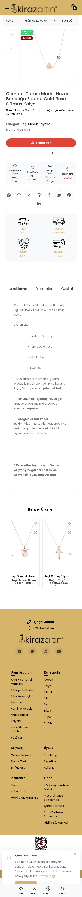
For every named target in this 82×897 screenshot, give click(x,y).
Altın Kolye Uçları (22, 696)
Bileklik (48, 692)
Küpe (47, 717)
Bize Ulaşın (51, 755)
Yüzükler (16, 738)
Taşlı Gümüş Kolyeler (35, 124)
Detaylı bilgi (46, 876)
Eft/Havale (18, 768)
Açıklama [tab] (19, 288)
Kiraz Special (19, 715)
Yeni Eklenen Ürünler (19, 729)
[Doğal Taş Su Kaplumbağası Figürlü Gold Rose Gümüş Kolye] (58, 545)
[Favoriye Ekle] (35, 523)
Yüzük (48, 723)
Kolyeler (16, 721)
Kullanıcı (49, 768)
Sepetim (50, 761)
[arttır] (52, 153)
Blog (14, 785)
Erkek (47, 711)
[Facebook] (49, 195)
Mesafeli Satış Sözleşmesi (53, 798)
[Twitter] (59, 195)
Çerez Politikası (54, 806)
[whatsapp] (9, 195)
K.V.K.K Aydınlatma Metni (56, 787)
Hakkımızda (18, 791)
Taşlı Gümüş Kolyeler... (24, 576)
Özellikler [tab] (69, 288)
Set (46, 704)
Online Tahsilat (21, 755)
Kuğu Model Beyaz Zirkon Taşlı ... (23, 581)
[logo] (34, 8)
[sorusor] (39, 195)
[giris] (19, 195)
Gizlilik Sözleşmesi (56, 823)
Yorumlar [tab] (44, 288)
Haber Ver (43, 143)
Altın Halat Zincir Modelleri (22, 682)
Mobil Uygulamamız (24, 798)
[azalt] (46, 153)
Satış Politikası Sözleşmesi (53, 814)
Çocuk (48, 680)
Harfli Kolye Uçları (22, 709)
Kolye (9, 21)
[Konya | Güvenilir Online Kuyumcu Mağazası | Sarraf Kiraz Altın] (41, 638)
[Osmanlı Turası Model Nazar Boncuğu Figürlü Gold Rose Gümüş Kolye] (49, 58)
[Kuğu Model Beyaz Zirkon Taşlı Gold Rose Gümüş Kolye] (23, 545)
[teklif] (29, 195)
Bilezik (48, 698)
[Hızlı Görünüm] (35, 532)
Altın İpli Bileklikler (22, 690)
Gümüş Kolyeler (36, 21)
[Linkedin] (39, 204)
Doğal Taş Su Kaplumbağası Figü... (58, 583)
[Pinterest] (69, 195)
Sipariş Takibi (19, 761)
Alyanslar (17, 702)
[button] (63, 890)
